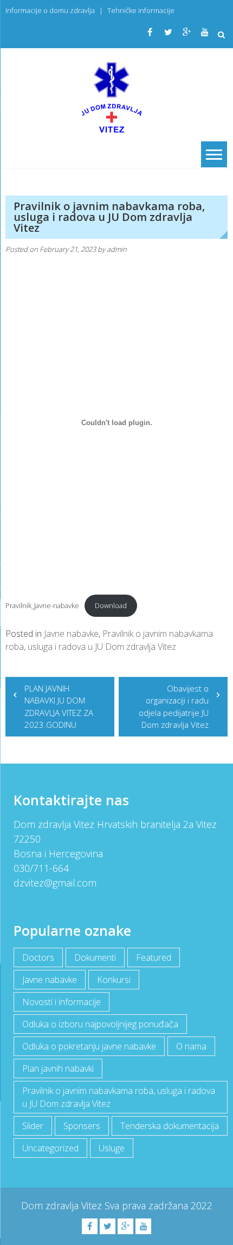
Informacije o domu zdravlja (50, 10)
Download (111, 605)
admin (117, 249)
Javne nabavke (71, 634)
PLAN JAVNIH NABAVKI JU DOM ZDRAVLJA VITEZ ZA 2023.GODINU (58, 707)
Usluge (112, 1148)
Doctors (38, 957)
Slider (32, 1126)
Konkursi (114, 980)
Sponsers (81, 1126)
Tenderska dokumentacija (169, 1126)
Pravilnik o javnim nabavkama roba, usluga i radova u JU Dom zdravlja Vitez (118, 1097)
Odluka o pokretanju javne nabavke (89, 1046)
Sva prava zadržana (148, 1205)
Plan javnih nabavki (58, 1068)
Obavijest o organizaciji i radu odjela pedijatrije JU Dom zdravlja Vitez (174, 707)
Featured (153, 957)
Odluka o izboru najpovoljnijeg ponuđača (100, 1024)
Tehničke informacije (140, 10)
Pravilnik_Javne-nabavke (42, 605)
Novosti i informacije (61, 1002)
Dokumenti (95, 957)
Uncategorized (50, 1148)
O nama (191, 1046)
